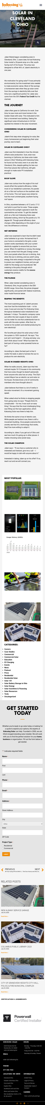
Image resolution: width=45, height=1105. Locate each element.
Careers (7, 649)
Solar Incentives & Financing (15, 689)
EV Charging (9, 662)
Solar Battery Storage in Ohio (15, 683)
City (3, 819)
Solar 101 (8, 681)
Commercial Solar (11, 657)
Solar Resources (10, 691)
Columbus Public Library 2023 (16, 946)
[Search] (38, 42)
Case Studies (9, 652)
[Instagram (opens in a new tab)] (20, 1103)
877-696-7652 (8, 1070)
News (6, 668)
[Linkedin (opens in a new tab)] (24, 1103)
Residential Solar (11, 678)
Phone (5, 780)
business (6, 739)
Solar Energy (9, 686)
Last (3, 775)
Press (6, 673)
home (39, 737)
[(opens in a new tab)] (27, 1103)
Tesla (6, 694)
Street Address (7, 810)
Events (7, 665)
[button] (41, 5)
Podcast (7, 670)
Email (5, 791)
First (3, 766)
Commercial (9, 654)
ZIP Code (5, 837)
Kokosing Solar (9, 731)
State (4, 828)
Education (8, 660)
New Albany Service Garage (15, 910)
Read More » (4, 916)
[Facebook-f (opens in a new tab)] (17, 1103)
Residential (8, 675)
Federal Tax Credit (27, 97)
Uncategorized (10, 697)
